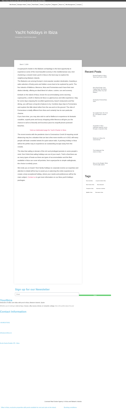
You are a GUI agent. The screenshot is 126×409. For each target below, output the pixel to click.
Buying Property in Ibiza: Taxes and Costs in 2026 (100, 76)
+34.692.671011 (5, 322)
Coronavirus (18, 37)
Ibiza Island (32, 37)
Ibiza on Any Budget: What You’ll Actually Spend (100, 163)
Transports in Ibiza (89, 188)
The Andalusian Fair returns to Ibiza (98, 151)
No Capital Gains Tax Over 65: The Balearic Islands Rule (100, 114)
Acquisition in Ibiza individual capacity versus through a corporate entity (100, 127)
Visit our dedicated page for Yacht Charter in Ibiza (48, 130)
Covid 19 (26, 37)
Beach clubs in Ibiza (90, 184)
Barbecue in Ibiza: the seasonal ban (99, 138)
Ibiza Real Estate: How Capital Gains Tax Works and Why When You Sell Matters (100, 90)
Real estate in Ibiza (99, 192)
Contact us (32, 177)
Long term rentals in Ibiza (101, 180)
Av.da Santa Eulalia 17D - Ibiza (9, 343)
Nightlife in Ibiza (89, 192)
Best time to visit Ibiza (100, 188)
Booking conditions (70, 407)
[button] (84, 4)
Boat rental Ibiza (89, 180)
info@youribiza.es (6, 333)
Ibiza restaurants (100, 184)
